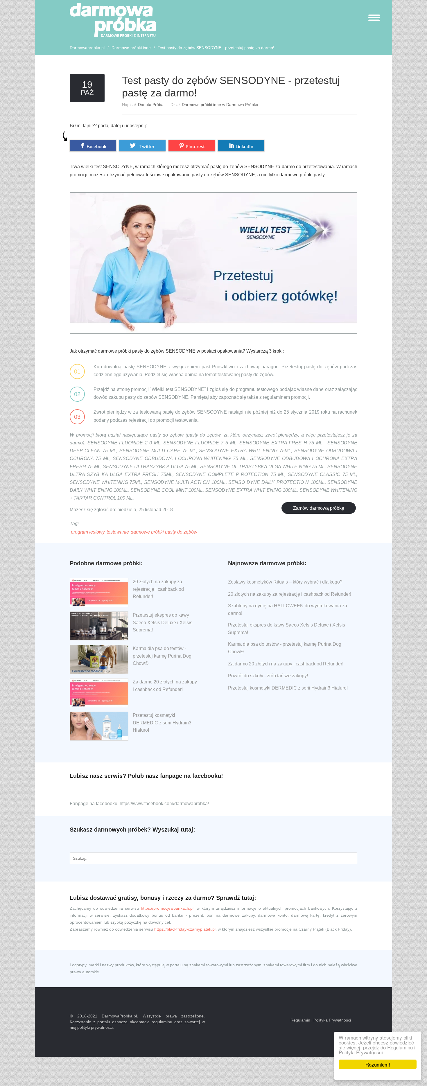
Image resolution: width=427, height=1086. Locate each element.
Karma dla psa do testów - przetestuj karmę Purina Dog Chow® (162, 656)
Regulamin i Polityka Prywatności (320, 1020)
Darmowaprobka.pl (87, 47)
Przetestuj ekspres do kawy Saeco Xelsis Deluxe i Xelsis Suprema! (162, 622)
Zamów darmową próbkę (318, 508)
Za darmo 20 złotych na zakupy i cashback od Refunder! (285, 663)
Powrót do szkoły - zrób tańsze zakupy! (268, 675)
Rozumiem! (377, 1064)
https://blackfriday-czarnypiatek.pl (185, 929)
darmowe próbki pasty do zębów (164, 531)
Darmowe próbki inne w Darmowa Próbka (220, 104)
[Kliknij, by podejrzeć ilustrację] (213, 258)
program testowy (88, 531)
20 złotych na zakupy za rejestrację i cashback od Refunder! (158, 589)
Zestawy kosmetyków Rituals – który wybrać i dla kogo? (285, 581)
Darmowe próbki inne (131, 47)
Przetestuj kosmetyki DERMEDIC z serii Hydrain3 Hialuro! (162, 723)
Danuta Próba (151, 104)
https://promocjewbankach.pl (167, 908)
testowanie (118, 531)
